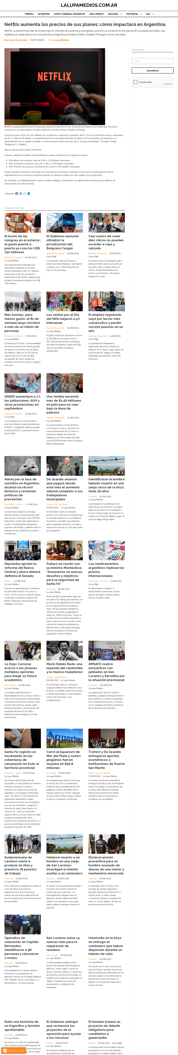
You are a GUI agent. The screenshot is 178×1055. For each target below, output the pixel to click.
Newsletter (138, 49)
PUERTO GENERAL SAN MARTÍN (69, 14)
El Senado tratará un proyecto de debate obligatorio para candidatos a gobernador (104, 1029)
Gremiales (93, 685)
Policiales (92, 496)
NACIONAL (113, 14)
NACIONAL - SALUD (13, 504)
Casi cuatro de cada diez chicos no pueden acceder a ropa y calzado (105, 242)
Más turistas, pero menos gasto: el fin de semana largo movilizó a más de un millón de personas (22, 322)
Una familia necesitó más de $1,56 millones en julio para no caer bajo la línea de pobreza (63, 404)
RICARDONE (44, 14)
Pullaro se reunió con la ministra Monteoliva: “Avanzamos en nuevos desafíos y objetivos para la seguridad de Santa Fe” (64, 574)
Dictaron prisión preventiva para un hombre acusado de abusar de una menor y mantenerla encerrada (106, 865)
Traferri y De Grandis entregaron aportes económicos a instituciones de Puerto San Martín (106, 760)
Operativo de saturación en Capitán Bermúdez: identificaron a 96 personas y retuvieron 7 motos (21, 948)
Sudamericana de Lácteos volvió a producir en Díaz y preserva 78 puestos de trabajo (20, 865)
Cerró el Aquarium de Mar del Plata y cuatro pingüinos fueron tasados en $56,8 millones (63, 760)
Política (7, 580)
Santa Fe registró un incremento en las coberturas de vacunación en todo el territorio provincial (21, 760)
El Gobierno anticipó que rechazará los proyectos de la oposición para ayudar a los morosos (63, 1029)
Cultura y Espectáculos (57, 677)
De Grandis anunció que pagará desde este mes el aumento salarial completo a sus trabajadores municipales (64, 489)
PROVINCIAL (132, 14)
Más (148, 14)
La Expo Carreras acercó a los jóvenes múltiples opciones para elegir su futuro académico (20, 672)
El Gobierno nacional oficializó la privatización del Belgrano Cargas (62, 242)
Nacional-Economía (15, 40)
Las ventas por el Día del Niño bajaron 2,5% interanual (63, 319)
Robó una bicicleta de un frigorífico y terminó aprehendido (22, 1026)
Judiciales (92, 878)
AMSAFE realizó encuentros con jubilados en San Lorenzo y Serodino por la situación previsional (106, 672)
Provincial (50, 589)
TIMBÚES (29, 14)
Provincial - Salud (12, 772)
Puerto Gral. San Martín (57, 504)
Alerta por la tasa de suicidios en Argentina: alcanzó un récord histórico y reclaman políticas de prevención (22, 489)
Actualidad (51, 772)
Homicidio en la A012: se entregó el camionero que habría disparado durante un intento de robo (105, 946)
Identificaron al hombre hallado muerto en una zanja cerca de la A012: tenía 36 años (106, 485)
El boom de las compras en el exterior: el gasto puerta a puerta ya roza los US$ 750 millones (22, 244)
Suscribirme (153, 70)
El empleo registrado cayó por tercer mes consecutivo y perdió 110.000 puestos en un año (105, 322)
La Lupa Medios (60, 40)
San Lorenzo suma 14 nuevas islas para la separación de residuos (63, 944)
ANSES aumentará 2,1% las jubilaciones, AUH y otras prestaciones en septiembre (22, 402)
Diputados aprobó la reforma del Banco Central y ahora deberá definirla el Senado (22, 569)
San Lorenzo (10, 685)
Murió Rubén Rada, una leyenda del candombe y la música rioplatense (64, 668)
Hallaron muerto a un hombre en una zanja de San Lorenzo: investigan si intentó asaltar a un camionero (64, 865)
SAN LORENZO (96, 14)
